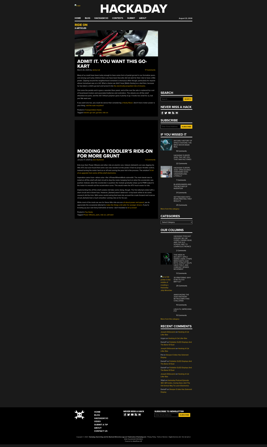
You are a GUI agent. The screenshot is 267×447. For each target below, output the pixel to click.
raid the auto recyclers (94, 105)
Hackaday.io (101, 18)
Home (78, 18)
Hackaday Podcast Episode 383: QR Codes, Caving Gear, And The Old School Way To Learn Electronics (183, 241)
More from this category (170, 209)
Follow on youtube (169, 112)
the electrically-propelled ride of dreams (129, 86)
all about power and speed (133, 202)
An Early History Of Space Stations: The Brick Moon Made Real (183, 144)
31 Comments (181, 193)
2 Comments (181, 250)
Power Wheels (89, 215)
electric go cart (89, 113)
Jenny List (96, 70)
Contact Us (100, 431)
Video (97, 421)
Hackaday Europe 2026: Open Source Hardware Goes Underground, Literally (182, 172)
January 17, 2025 (83, 160)
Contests (117, 18)
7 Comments (181, 180)
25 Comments (181, 205)
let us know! (132, 208)
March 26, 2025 (83, 70)
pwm (97, 215)
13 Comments (181, 273)
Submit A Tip (101, 424)
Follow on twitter (165, 112)
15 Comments (181, 305)
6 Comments (150, 160)
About (142, 18)
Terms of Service (162, 437)
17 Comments (150, 70)
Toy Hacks (89, 212)
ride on (105, 113)
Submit (131, 18)
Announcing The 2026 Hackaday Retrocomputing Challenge (181, 298)
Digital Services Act (175, 437)
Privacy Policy (151, 437)
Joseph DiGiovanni (168, 332)
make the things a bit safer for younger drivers (124, 205)
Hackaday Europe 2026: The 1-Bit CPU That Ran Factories (182, 157)
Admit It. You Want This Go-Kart (112, 64)
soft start (110, 215)
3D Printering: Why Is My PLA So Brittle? (182, 280)
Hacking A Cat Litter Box (177, 338)
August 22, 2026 (185, 18)
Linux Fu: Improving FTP (182, 310)
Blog (87, 18)
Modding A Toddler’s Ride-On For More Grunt (115, 153)
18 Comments (181, 151)
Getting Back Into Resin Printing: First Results (183, 199)
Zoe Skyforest (98, 160)
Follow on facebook (162, 112)
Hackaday (133, 8)
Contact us (176, 112)
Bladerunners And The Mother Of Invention (182, 186)
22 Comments (181, 163)
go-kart (99, 113)
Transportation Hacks (93, 110)
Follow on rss (173, 112)
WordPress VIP (137, 441)
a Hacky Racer (127, 103)
